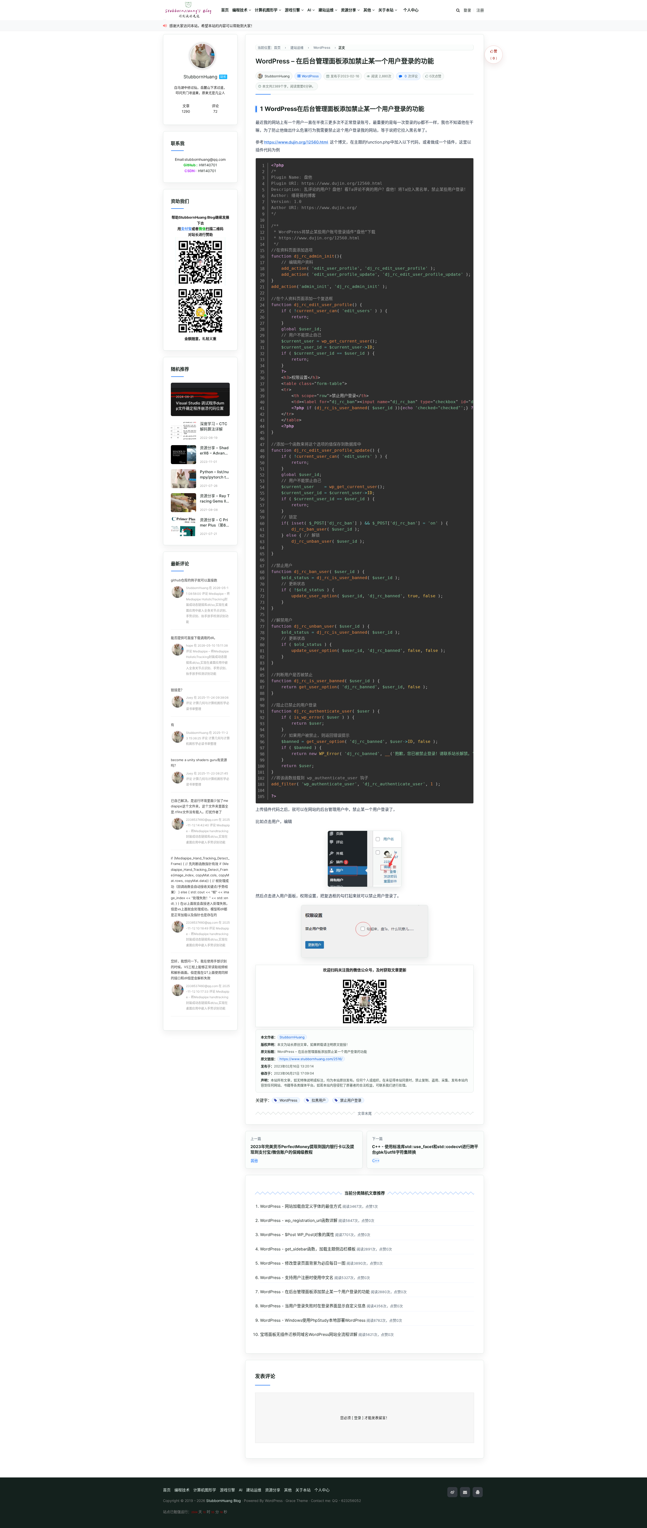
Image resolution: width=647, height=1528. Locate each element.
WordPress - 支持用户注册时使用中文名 (296, 1277)
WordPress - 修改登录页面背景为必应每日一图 (302, 1263)
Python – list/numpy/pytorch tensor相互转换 (214, 477)
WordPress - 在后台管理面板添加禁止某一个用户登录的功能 (315, 1291)
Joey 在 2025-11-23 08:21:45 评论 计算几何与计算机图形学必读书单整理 (207, 779)
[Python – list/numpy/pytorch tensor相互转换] (183, 478)
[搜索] (458, 10)
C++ (375, 1160)
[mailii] (465, 1492)
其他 (367, 10)
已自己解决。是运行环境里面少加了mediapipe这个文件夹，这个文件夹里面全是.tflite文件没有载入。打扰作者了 (199, 806)
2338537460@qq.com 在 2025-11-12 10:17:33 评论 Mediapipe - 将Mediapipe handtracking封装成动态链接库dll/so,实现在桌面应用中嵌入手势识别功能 (208, 997)
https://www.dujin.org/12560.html (296, 142)
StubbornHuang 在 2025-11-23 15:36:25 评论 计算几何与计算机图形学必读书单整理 (208, 738)
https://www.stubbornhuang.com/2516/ (311, 1059)
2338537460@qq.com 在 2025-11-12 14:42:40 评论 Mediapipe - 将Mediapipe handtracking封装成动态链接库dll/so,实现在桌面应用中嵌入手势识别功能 (208, 831)
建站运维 (326, 10)
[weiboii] (452, 1492)
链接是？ (177, 690)
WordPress (310, 76)
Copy (467, 163)
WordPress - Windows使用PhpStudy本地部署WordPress (312, 1320)
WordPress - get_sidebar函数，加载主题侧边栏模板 (308, 1248)
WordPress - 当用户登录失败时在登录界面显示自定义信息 (313, 1305)
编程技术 (239, 10)
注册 (480, 10)
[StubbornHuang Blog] (191, 10)
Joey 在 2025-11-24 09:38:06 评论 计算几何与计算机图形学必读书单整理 (207, 703)
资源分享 (348, 10)
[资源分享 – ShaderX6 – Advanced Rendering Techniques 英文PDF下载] (183, 454)
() (493, 54)
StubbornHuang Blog (223, 1500)
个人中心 (411, 10)
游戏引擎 (292, 10)
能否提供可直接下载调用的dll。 (194, 638)
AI (309, 10)
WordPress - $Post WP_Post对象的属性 (297, 1234)
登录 (467, 10)
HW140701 (208, 165)
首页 (225, 10)
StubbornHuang (277, 76)
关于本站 (386, 10)
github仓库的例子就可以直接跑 (194, 580)
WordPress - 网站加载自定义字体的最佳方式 (300, 1206)
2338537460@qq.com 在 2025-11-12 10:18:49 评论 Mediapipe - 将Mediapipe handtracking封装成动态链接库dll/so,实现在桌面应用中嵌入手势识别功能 (208, 934)
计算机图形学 (266, 10)
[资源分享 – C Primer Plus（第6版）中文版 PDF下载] (183, 526)
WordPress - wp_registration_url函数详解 (298, 1220)
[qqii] (478, 1492)
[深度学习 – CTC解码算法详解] (183, 430)
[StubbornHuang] (202, 56)
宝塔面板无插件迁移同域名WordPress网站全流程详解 (308, 1334)
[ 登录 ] (357, 1418)
